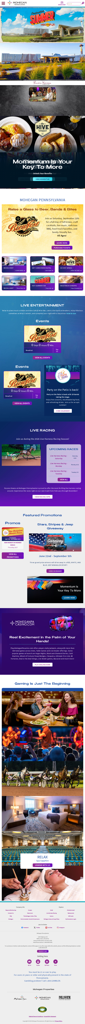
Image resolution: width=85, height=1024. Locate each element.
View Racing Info (42, 497)
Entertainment (71, 910)
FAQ (11, 916)
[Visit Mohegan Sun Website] (20, 998)
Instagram (62, 927)
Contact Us (11, 913)
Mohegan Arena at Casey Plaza (51, 919)
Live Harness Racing (51, 913)
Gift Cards (70, 916)
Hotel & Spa (71, 313)
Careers (30, 910)
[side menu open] (3, 3)
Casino (51, 916)
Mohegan (10, 919)
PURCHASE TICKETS (62, 248)
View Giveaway (55, 571)
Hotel (51, 910)
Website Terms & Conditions (36, 1016)
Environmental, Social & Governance (30, 919)
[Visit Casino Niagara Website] (42, 1009)
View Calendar (63, 411)
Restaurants (71, 913)
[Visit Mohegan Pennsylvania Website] (42, 998)
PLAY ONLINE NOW (42, 665)
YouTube (50, 927)
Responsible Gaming (11, 910)
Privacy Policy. (58, 1021)
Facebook (26, 927)
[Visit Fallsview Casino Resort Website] (65, 998)
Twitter (38, 927)
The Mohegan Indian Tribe (30, 916)
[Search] (83, 3)
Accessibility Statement (50, 1016)
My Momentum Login (71, 919)
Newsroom (30, 913)
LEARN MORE (62, 243)
